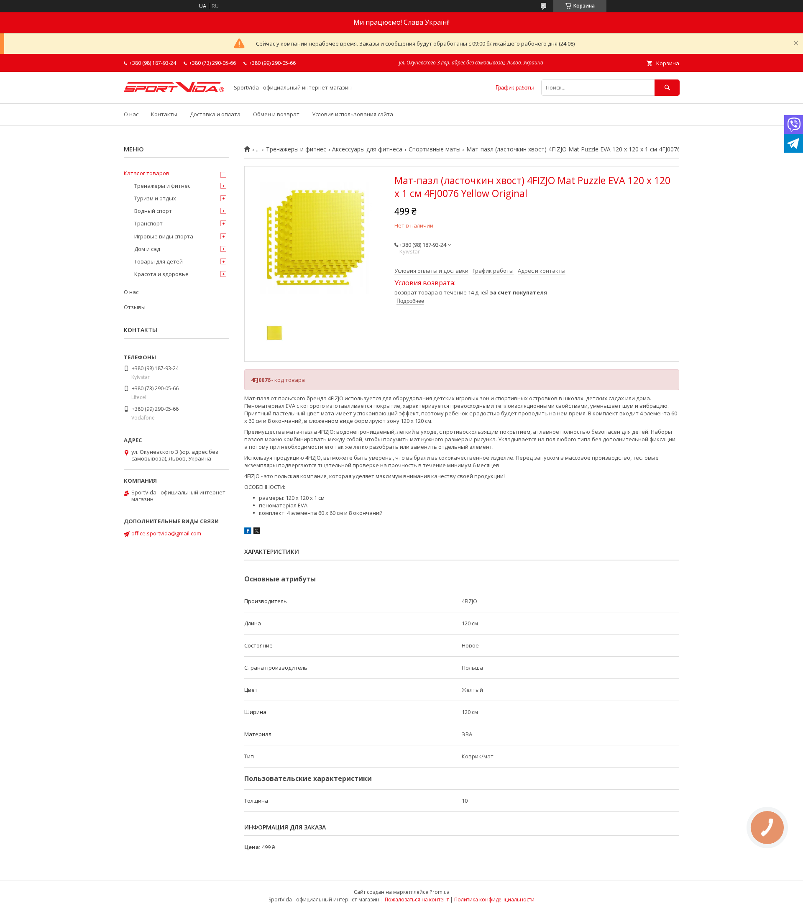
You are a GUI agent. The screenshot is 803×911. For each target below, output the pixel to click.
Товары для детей (158, 261)
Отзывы (135, 307)
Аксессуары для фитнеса (367, 149)
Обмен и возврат (276, 114)
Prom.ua (440, 892)
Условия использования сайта (352, 114)
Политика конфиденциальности (494, 899)
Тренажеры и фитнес (296, 149)
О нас (131, 114)
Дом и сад (147, 249)
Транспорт (148, 223)
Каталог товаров (146, 173)
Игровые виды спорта (163, 236)
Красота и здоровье (161, 274)
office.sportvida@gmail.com (166, 533)
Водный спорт (153, 211)
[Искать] (667, 87)
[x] (256, 532)
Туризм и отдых (155, 198)
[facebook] (247, 532)
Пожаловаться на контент (417, 899)
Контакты (164, 114)
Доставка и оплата (215, 114)
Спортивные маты (434, 149)
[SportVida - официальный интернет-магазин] (174, 90)
